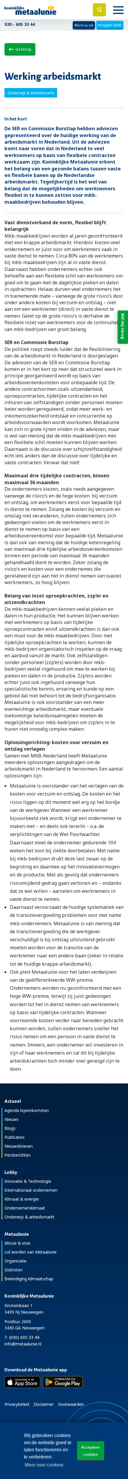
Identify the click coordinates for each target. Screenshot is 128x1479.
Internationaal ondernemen (30, 1190)
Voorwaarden (71, 1404)
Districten (13, 1270)
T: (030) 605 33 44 (21, 1337)
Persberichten (17, 1155)
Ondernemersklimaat (24, 1208)
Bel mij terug (123, 326)
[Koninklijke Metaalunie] (42, 9)
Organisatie (15, 1261)
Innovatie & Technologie (27, 1181)
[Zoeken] (99, 9)
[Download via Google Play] (63, 1382)
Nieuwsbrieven (18, 1146)
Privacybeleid (16, 1404)
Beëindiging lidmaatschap (28, 1279)
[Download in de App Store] (22, 1382)
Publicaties (14, 1137)
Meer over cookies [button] (44, 1464)
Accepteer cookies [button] (90, 1451)
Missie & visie (17, 1243)
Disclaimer (44, 1404)
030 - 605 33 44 (19, 24)
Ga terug (22, 49)
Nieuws (11, 1119)
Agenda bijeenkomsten (26, 1110)
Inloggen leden (110, 25)
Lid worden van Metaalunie (30, 1252)
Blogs (9, 1128)
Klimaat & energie (21, 1199)
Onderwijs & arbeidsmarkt (29, 1217)
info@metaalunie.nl (22, 1344)
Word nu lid (83, 25)
